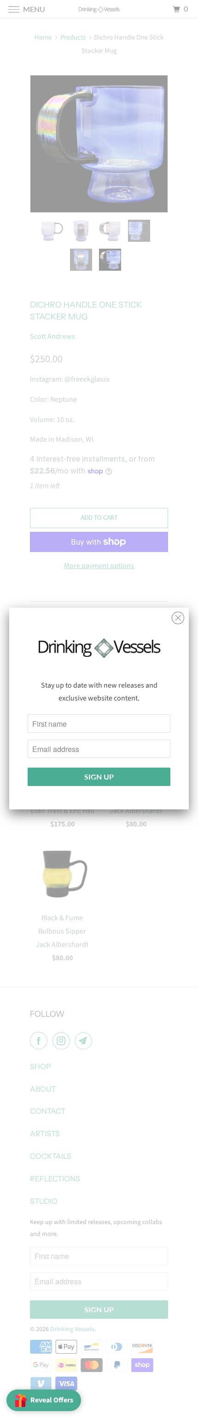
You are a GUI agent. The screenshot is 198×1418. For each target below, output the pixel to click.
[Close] (178, 615)
